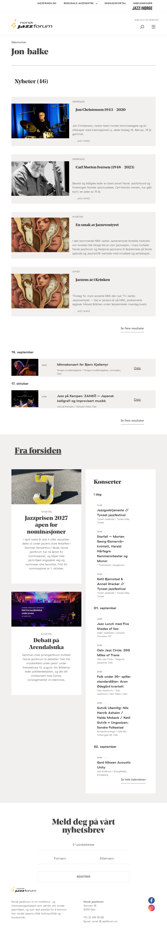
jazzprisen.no (46, 3)
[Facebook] (151, 902)
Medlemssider (142, 3)
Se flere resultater (132, 328)
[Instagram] (151, 910)
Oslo (137, 368)
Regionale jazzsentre (79, 3)
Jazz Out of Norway (146, 20)
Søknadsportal (115, 3)
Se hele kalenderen (133, 779)
